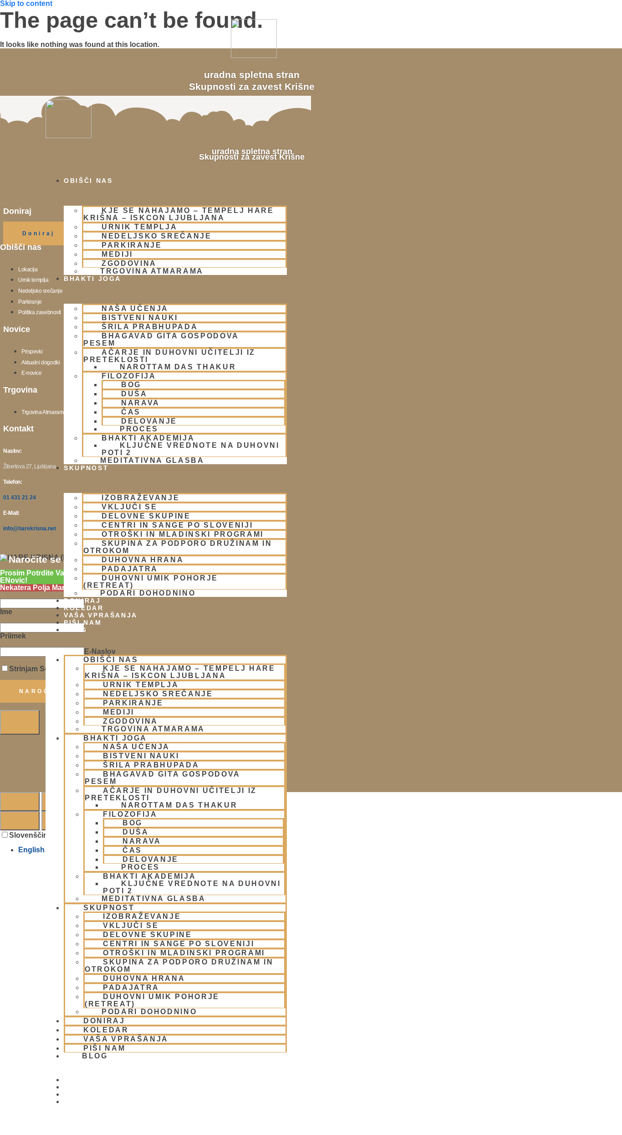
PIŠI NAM (83, 622)
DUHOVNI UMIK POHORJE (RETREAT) (150, 581)
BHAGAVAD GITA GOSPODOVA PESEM (161, 339)
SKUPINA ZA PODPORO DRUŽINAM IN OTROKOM (177, 547)
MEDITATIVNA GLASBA (152, 460)
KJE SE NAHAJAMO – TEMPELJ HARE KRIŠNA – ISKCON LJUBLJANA (178, 214)
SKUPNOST (86, 468)
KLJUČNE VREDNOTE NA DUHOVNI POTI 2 (191, 448)
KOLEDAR (84, 608)
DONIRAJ (82, 600)
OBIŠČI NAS (88, 180)
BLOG (75, 629)
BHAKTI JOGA (92, 278)
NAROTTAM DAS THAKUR (178, 367)
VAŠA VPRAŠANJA (101, 615)
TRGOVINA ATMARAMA (152, 271)
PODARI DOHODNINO (147, 593)
